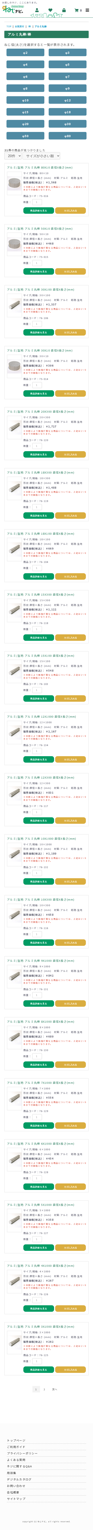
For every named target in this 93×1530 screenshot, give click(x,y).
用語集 (11, 1473)
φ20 (25, 123)
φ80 (67, 135)
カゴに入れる (70, 210)
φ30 (67, 123)
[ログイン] (64, 10)
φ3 (67, 52)
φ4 (25, 64)
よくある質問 (16, 1460)
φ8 (25, 88)
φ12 (67, 100)
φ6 (25, 76)
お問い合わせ (16, 1486)
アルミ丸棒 (40, 26)
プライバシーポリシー (22, 1453)
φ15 (25, 112)
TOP (8, 26)
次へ (55, 1389)
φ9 (67, 88)
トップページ (16, 1440)
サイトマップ (16, 1499)
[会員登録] (37, 10)
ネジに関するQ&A (19, 1466)
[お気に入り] (50, 10)
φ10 (25, 100)
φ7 (67, 76)
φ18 (67, 112)
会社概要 (13, 1492)
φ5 (67, 64)
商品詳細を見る (38, 210)
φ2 (25, 52)
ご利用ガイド (16, 1447)
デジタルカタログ (19, 1479)
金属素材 (19, 26)
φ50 (25, 135)
